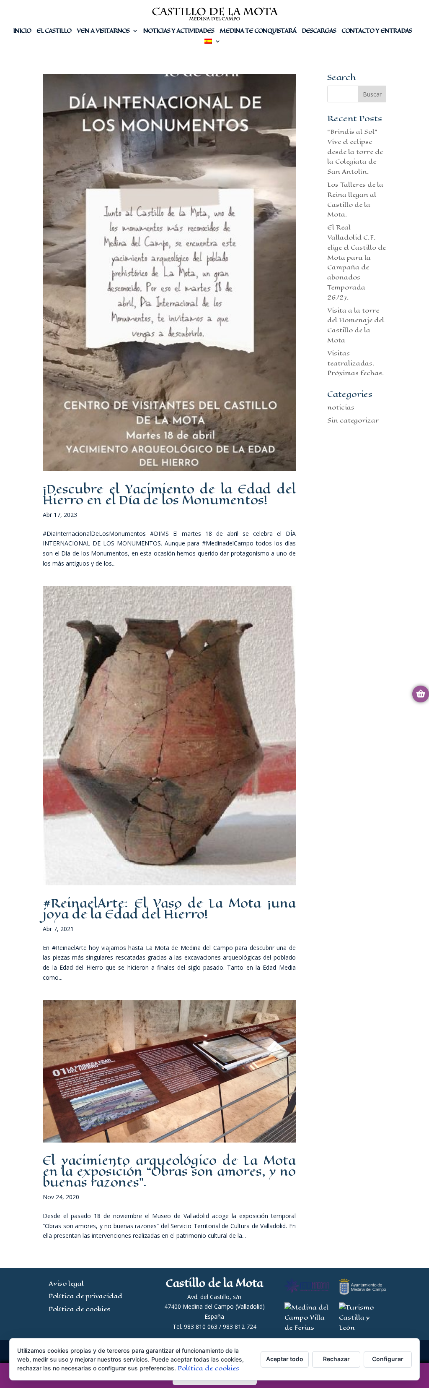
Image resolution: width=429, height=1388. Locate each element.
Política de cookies (79, 1309)
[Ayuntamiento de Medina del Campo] (362, 1292)
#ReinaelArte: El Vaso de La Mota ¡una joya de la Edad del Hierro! (169, 908)
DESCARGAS (319, 31)
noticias (340, 407)
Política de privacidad (85, 1296)
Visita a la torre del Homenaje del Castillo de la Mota (355, 325)
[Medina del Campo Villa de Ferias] (306, 1327)
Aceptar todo (284, 1358)
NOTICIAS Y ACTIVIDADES (178, 31)
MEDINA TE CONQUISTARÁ (258, 31)
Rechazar (336, 1358)
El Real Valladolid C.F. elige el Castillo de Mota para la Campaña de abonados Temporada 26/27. (356, 262)
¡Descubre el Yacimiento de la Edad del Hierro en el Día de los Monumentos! (169, 494)
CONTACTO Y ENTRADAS (376, 31)
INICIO (22, 31)
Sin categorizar (353, 420)
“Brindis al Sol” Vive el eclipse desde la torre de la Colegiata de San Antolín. (355, 151)
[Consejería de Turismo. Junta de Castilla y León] (362, 1327)
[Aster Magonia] (306, 1291)
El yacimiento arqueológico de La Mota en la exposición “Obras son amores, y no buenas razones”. (169, 1171)
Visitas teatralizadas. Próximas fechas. (355, 363)
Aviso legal (66, 1283)
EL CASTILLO (53, 31)
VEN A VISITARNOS (103, 31)
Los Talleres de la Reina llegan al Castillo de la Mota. (355, 199)
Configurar (387, 1358)
